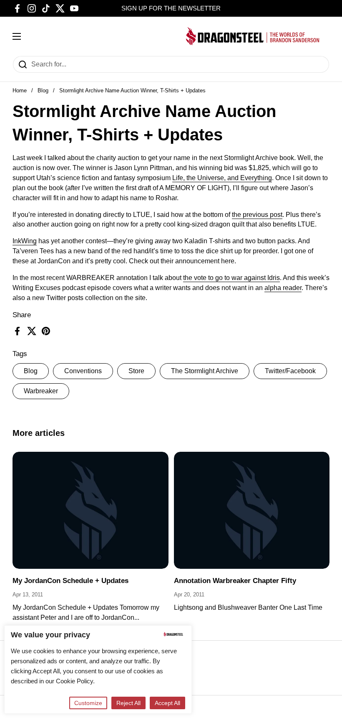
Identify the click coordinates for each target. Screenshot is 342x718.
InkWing (25, 240)
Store (136, 370)
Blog (43, 90)
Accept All (167, 703)
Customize (88, 703)
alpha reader (283, 287)
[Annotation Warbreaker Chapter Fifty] (252, 510)
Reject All (128, 703)
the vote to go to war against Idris (231, 277)
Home (20, 90)
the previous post (257, 214)
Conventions (83, 370)
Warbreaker (41, 391)
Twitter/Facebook (290, 370)
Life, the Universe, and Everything (222, 177)
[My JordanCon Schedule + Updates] (90, 510)
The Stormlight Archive (204, 370)
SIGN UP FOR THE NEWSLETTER (171, 8)
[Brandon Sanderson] (252, 36)
